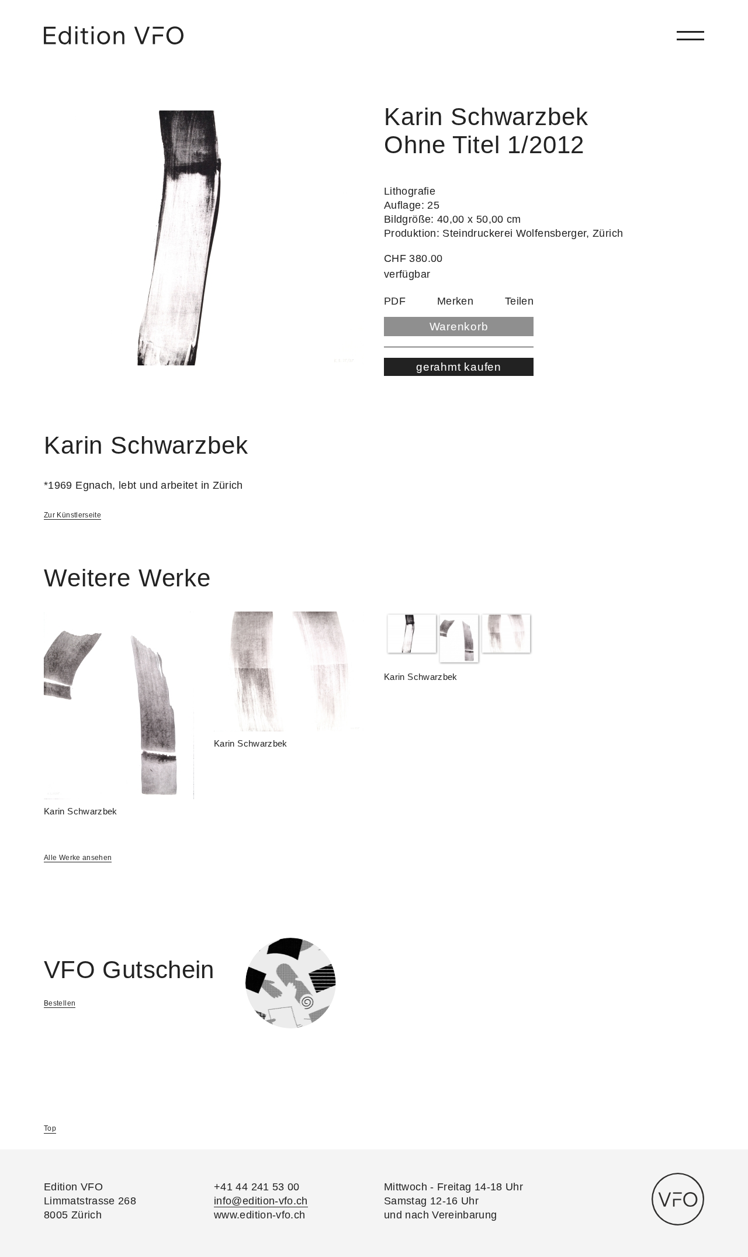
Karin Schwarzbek (80, 811)
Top (50, 1128)
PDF (395, 301)
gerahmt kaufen (458, 367)
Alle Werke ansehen (78, 858)
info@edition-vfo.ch (261, 1201)
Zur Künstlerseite (72, 515)
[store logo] (113, 35)
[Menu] (690, 35)
